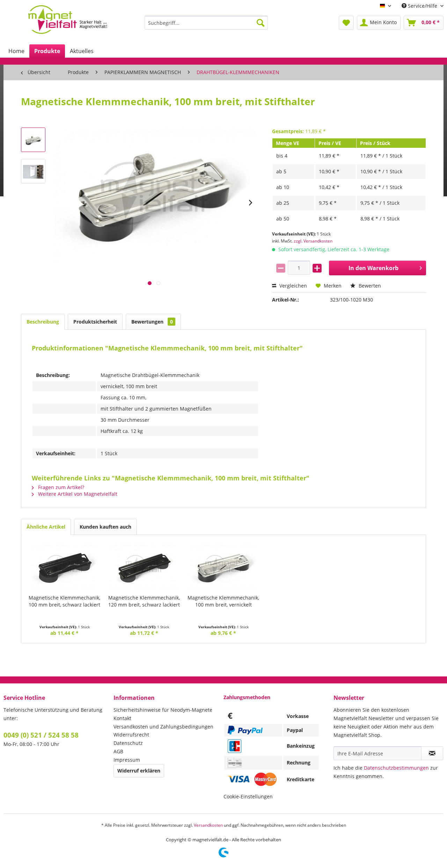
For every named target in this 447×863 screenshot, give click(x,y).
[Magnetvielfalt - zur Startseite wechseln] (67, 19)
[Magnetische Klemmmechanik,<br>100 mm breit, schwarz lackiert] (64, 566)
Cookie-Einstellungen (248, 796)
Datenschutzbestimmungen (396, 767)
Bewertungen (152, 321)
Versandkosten (208, 825)
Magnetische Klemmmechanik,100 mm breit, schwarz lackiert (64, 601)
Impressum (126, 759)
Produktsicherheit (95, 321)
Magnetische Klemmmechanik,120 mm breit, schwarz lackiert (144, 601)
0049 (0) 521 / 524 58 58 (41, 735)
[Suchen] (260, 23)
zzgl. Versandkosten (313, 241)
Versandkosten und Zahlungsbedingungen (163, 726)
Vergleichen (292, 285)
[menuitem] (206, 23)
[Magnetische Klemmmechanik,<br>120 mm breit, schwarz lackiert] (144, 566)
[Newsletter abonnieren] (432, 753)
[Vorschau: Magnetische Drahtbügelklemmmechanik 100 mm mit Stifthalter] (33, 140)
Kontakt (122, 718)
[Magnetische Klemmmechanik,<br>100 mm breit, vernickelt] (223, 566)
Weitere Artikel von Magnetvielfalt (77, 494)
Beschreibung (43, 321)
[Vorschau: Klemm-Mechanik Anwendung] (33, 171)
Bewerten (369, 285)
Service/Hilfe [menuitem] (422, 5)
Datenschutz (128, 743)
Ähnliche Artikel (46, 526)
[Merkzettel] (346, 23)
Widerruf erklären (138, 770)
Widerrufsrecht (131, 734)
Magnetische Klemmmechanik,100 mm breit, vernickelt (223, 601)
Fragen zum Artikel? (60, 487)
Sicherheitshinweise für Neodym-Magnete (162, 709)
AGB (118, 751)
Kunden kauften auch (105, 526)
